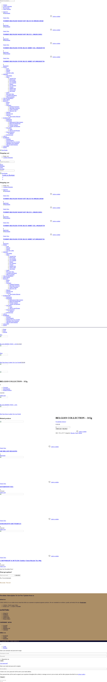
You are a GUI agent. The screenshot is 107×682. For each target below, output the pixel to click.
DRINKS (5, 74)
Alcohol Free (12, 78)
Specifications (6, 389)
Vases (10, 129)
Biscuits (8, 70)
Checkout (5, 629)
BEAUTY (5, 101)
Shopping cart (6, 628)
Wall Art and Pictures (14, 130)
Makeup (8, 112)
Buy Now (65, 428)
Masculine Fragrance (14, 108)
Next (1, 353)
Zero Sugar (12, 91)
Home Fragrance (10, 132)
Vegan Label (12, 89)
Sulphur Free (12, 88)
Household (9, 120)
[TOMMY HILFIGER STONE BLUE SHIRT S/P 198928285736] (6, 53)
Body (7, 104)
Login (2, 660)
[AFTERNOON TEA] (11, 457)
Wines (7, 77)
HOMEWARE (6, 118)
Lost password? (4, 663)
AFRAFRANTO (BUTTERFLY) (10, 524)
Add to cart (3, 395)
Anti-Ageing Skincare (14, 116)
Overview (5, 387)
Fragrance (8, 105)
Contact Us (6, 616)
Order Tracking (7, 9)
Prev (1, 334)
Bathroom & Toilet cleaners (16, 122)
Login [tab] (4, 646)
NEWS (5, 147)
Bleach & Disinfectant (14, 123)
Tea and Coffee (10, 73)
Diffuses (11, 133)
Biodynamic (12, 80)
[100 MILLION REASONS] (11, 422)
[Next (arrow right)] (2, 681)
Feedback (5, 614)
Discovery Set (12, 111)
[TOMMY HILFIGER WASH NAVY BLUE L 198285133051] (6, 26)
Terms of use (6, 617)
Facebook (5, 635)
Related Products (7, 390)
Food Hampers (10, 140)
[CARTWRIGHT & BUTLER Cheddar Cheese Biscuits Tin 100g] (11, 531)
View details (3, 417)
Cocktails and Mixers (11, 95)
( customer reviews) (61, 421)
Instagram (5, 638)
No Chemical (12, 85)
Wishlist (5, 5)
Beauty (8, 102)
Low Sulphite (12, 82)
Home (4, 329)
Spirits (7, 92)
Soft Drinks (9, 75)
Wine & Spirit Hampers (12, 144)
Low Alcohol (12, 81)
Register (2, 677)
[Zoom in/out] (0, 680)
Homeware (9, 119)
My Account (6, 7)
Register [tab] (5, 648)
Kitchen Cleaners (13, 125)
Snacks (8, 71)
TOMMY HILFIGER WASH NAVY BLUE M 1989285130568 (23, 21)
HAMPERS (6, 137)
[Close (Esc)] (5, 680)
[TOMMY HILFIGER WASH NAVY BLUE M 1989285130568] (6, 13)
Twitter (5, 637)
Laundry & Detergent (14, 126)
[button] (0, 160)
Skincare (8, 115)
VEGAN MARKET (8, 98)
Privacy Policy (6, 618)
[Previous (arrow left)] (0, 681)
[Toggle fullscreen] (2, 680)
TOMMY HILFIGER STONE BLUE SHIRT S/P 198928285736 (23, 61)
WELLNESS (6, 99)
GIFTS (5, 136)
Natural (11, 84)
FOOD (5, 67)
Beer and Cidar (10, 94)
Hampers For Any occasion (13, 142)
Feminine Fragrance (14, 106)
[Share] (3, 680)
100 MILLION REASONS (8, 451)
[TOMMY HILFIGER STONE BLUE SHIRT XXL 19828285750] (6, 40)
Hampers (8, 139)
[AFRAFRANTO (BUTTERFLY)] (11, 494)
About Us (5, 613)
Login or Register (7, 6)
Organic (11, 87)
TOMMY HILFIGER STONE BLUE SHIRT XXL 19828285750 (24, 48)
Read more (83, 602)
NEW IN (5, 12)
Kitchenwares (9, 134)
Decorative (9, 127)
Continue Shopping (8, 157)
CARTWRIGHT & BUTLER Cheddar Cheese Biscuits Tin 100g (20, 560)
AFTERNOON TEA (6, 487)
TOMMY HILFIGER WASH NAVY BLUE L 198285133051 (22, 34)
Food (7, 68)
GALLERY (6, 146)
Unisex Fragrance (13, 109)
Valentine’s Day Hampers (12, 143)
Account (5, 625)
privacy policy (81, 674)
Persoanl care (9, 113)
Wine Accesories (10, 96)
